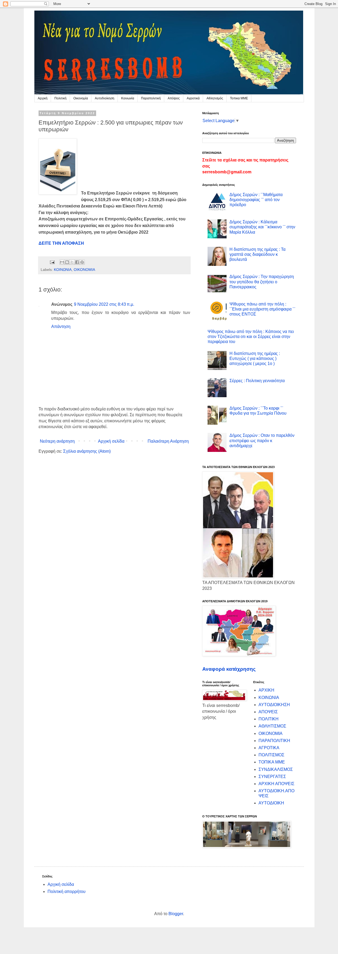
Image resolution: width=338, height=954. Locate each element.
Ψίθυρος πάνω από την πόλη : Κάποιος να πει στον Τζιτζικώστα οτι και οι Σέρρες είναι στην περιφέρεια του (251, 336)
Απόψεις (174, 98)
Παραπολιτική (151, 98)
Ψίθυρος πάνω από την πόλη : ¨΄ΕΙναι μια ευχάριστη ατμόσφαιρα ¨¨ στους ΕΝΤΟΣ (262, 309)
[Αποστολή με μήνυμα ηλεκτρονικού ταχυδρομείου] (62, 262)
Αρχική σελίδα (111, 441)
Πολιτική (60, 98)
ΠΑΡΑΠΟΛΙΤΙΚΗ (274, 740)
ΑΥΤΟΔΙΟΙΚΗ (271, 803)
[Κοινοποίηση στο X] (72, 262)
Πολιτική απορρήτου (67, 891)
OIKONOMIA (84, 269)
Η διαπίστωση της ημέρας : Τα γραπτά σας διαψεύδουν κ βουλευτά (257, 254)
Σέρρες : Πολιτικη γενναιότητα (257, 380)
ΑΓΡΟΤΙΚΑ (269, 747)
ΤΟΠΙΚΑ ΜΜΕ (272, 762)
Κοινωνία (127, 98)
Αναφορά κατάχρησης (229, 669)
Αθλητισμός (214, 98)
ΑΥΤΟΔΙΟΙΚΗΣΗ (274, 704)
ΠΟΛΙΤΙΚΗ (269, 719)
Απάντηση (61, 326)
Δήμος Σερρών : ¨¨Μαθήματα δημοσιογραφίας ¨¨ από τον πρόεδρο (256, 199)
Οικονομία (80, 98)
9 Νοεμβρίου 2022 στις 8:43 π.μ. (104, 304)
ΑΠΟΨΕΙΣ (268, 712)
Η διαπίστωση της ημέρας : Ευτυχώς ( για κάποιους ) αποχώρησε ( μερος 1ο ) (254, 358)
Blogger (175, 913)
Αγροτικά (193, 98)
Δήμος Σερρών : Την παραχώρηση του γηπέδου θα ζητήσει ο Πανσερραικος (261, 281)
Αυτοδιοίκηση (104, 98)
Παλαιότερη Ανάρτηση (168, 441)
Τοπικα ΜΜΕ (239, 98)
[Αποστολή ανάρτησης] (52, 262)
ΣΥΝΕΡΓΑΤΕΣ (272, 776)
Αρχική (43, 98)
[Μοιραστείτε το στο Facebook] (77, 262)
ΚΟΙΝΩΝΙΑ (63, 269)
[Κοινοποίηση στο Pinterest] (82, 262)
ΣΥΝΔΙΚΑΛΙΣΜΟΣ (276, 769)
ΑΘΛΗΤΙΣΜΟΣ (272, 726)
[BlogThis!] (67, 262)
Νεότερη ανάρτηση (57, 441)
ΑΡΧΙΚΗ (266, 690)
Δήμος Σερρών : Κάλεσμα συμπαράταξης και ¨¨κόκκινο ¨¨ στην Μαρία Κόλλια (262, 227)
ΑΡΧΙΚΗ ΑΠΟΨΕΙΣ (276, 783)
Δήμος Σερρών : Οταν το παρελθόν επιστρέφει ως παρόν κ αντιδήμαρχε (261, 440)
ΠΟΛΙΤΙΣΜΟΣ (271, 755)
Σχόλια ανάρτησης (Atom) (87, 451)
